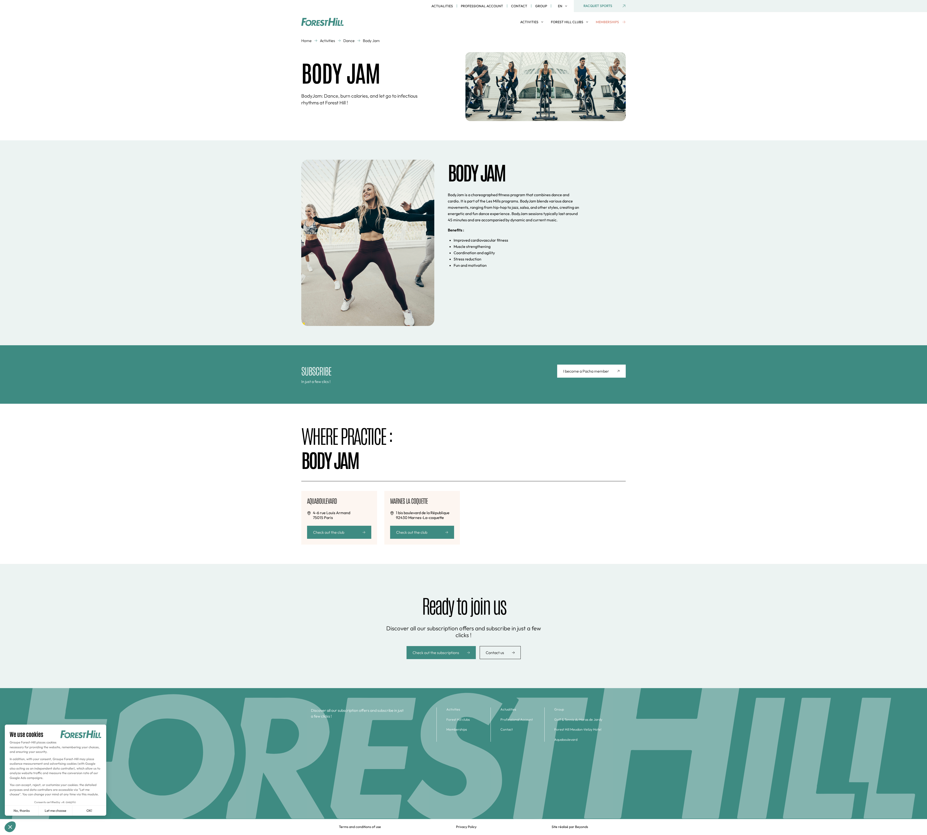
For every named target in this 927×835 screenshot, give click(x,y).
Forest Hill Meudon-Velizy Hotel (577, 729)
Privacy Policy (466, 827)
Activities (327, 40)
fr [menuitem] (562, 13)
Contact (519, 6)
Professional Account (482, 6)
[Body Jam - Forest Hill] (326, 22)
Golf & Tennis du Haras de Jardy (578, 720)
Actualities (442, 6)
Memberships (456, 729)
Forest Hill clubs (458, 720)
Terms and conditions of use (360, 827)
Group (541, 6)
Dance (349, 40)
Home (306, 40)
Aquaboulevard (565, 740)
